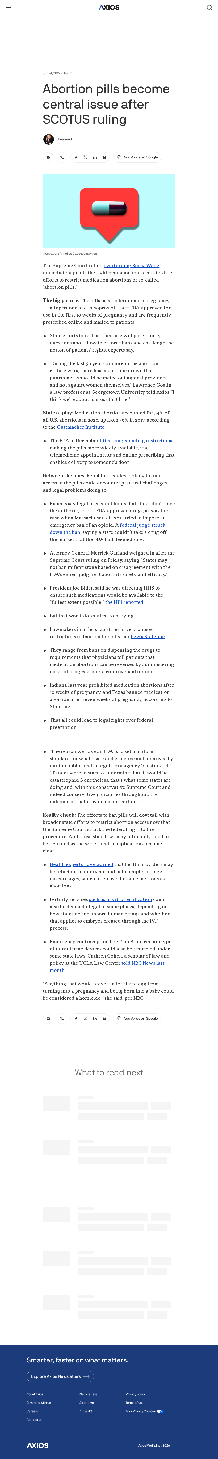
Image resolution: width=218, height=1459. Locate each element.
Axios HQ (85, 1411)
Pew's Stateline (148, 636)
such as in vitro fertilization (120, 899)
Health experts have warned (81, 864)
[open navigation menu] (8, 7)
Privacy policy (136, 1394)
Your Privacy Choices (141, 1411)
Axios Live (86, 1402)
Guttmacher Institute (80, 427)
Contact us (34, 1419)
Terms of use (135, 1402)
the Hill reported (124, 602)
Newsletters (88, 1394)
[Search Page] (209, 7)
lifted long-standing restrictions (136, 441)
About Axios (35, 1394)
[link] (48, 157)
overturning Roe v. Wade (131, 265)
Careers (32, 1411)
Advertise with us (39, 1402)
